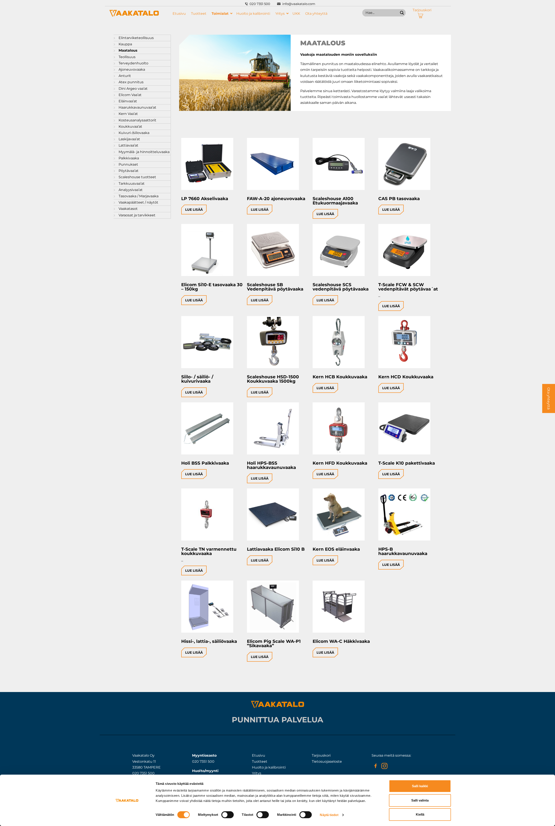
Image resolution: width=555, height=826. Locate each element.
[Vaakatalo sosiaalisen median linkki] (375, 765)
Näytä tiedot (329, 815)
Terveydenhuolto (133, 63)
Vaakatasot (128, 209)
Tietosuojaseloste (327, 761)
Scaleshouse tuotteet (137, 177)
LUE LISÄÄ (194, 209)
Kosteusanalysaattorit (137, 120)
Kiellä (420, 814)
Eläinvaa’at (128, 101)
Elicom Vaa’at (130, 95)
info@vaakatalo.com (298, 4)
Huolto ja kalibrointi (253, 13)
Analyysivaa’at (131, 190)
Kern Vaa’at (128, 114)
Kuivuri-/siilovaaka (134, 133)
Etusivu (179, 13)
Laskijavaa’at (129, 139)
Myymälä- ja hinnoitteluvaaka (144, 152)
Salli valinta (420, 800)
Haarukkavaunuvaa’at (137, 107)
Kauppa (125, 44)
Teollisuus (127, 57)
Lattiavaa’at (128, 145)
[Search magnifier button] (402, 12)
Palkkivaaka (129, 158)
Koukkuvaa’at (130, 126)
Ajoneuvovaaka (132, 69)
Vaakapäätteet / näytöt (138, 202)
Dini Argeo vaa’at (133, 89)
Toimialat (220, 13)
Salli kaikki (420, 786)
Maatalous (128, 50)
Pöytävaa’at (129, 171)
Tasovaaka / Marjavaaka (138, 196)
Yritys (280, 13)
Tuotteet (198, 13)
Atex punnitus (131, 82)
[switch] (227, 814)
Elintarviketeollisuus (136, 38)
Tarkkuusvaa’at (132, 183)
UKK (296, 13)
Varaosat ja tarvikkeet (137, 215)
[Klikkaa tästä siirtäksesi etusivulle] (134, 15)
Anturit (125, 76)
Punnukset (128, 164)
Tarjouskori (422, 10)
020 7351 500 (260, 4)
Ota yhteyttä (316, 13)
